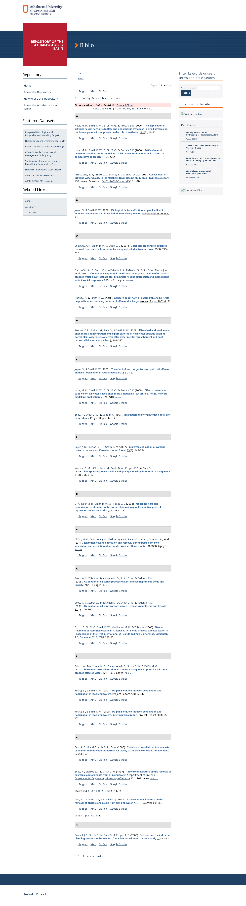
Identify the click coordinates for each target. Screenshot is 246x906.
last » (100, 856)
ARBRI (28, 201)
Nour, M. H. (81, 125)
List (80, 73)
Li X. (94, 468)
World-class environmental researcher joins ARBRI (198, 172)
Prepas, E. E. (82, 330)
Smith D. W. (95, 125)
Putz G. (108, 330)
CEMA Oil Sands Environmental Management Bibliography (40, 154)
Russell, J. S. (81, 835)
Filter (81, 78)
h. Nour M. (103, 468)
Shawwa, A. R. (83, 245)
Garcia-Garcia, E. (84, 270)
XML (93, 91)
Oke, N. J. (80, 799)
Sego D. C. (114, 245)
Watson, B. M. (83, 468)
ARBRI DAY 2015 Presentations (40, 175)
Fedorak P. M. (145, 578)
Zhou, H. (79, 414)
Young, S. (80, 690)
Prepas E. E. (127, 125)
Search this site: (189, 88)
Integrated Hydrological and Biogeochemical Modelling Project (42, 134)
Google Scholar (118, 138)
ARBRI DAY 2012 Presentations (40, 180)
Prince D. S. (101, 174)
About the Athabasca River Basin (40, 107)
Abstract (129, 280)
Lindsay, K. (81, 297)
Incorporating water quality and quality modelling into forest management (127, 471)
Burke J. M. (96, 330)
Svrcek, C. (80, 747)
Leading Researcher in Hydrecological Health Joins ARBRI (202, 133)
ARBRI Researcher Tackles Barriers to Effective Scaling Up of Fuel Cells (203, 159)
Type (112, 98)
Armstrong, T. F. (84, 174)
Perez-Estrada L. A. (113, 270)
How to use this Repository (41, 98)
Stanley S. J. (115, 174)
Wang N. (102, 539)
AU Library (30, 206)
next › (90, 856)
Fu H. (93, 539)
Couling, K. (80, 446)
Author (95, 98)
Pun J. (98, 270)
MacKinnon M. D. (109, 578)
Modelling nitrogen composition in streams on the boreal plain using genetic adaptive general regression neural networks (118, 507)
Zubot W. (93, 578)
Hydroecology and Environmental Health (45, 140)
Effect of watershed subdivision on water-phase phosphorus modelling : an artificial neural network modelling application (121, 393)
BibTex (103, 91)
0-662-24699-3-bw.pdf (115, 181)
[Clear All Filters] (125, 105)
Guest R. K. (93, 747)
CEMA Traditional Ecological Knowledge (44, 146)
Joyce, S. (79, 210)
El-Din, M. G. (82, 539)
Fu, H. (78, 627)
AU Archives (31, 212)
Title (104, 98)
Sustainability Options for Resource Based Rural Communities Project (43, 162)
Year (118, 98)
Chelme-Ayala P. (117, 539)
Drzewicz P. (155, 539)
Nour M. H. (87, 503)
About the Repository (37, 92)
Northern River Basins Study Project (43, 169)
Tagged (83, 91)
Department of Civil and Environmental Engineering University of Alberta (115, 776)
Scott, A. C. (81, 578)
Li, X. (77, 503)
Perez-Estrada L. (137, 539)
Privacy (40, 894)
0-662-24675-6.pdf (99, 791)
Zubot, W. (80, 666)
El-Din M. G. (110, 125)
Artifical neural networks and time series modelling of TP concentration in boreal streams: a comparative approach (119, 153)
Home (27, 85)
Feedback (28, 894)
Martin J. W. (161, 270)
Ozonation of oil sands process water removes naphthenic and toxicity (125, 606)
